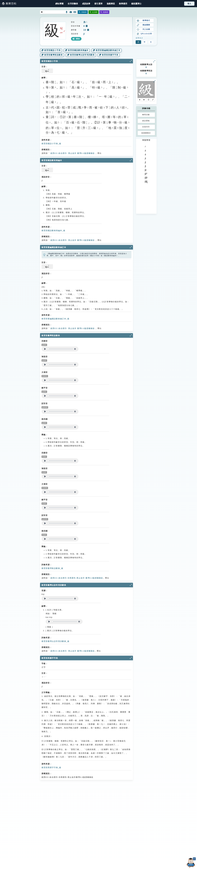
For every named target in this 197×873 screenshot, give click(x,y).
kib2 (44, 456)
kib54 (44, 488)
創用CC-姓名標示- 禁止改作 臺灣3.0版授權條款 (72, 153)
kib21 (44, 376)
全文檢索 (94, 12)
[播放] (140, 99)
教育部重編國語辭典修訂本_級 (55, 319)
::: (1, 3)
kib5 (44, 472)
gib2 (44, 345)
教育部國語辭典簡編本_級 (53, 231)
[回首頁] (9, 3)
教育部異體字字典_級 (51, 768)
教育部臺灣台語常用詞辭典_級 (55, 641)
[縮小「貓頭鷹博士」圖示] (194, 858)
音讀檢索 (105, 12)
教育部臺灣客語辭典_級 (52, 568)
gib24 (44, 407)
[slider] (60, 349)
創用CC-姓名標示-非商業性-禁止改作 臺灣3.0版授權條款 (76, 578)
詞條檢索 (84, 12)
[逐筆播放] (144, 99)
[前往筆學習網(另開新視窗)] (153, 99)
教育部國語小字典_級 (51, 144)
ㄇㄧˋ (86, 22)
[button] (98, 3)
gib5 (44, 360)
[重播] (148, 99)
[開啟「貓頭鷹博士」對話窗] (190, 863)
